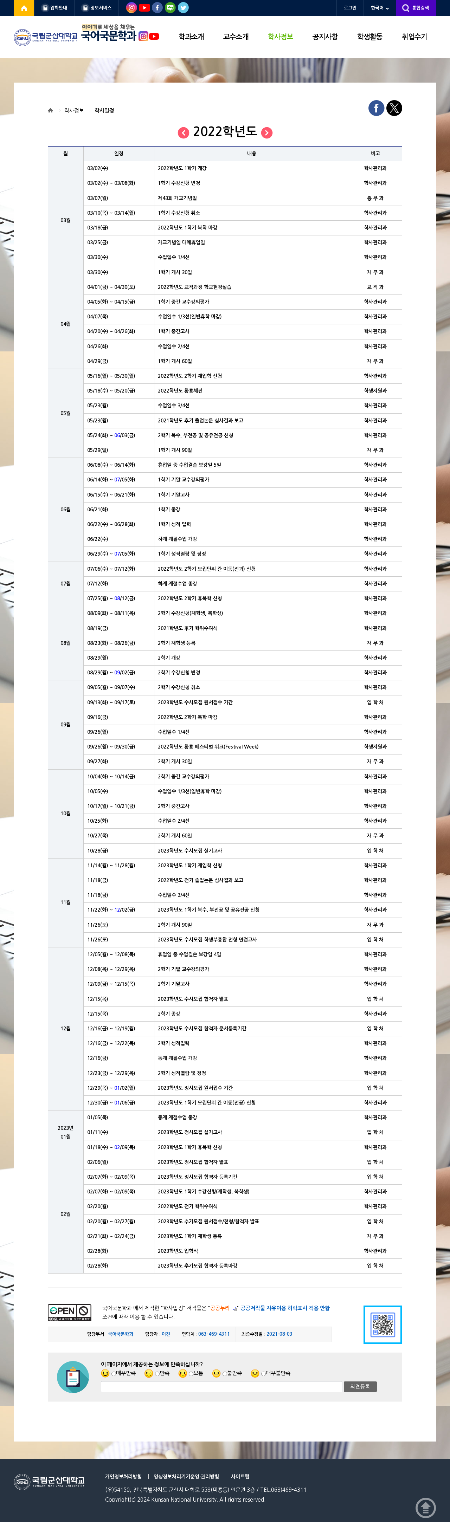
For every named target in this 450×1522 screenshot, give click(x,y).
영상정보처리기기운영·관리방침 (186, 1476)
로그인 (350, 8)
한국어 (377, 8)
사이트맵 (240, 1476)
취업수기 (414, 36)
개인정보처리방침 (123, 1476)
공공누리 (220, 1308)
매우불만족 (278, 1373)
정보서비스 (100, 8)
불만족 (234, 1373)
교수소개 (236, 36)
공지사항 (325, 36)
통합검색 (420, 8)
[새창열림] (24, 8)
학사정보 (280, 36)
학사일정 (104, 110)
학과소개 (191, 36)
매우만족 (126, 1373)
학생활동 (369, 36)
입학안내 (58, 8)
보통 (198, 1373)
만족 (164, 1373)
